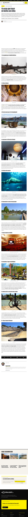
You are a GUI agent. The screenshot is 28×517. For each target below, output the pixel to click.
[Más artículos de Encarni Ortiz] (3, 364)
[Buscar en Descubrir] (23, 3)
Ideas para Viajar (9, 18)
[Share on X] (4, 357)
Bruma (20, 514)
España (6, 18)
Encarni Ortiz (8, 365)
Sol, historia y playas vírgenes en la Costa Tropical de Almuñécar (5, 466)
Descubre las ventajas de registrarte (20, 481)
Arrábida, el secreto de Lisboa (18, 0)
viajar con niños (16, 18)
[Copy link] (23, 357)
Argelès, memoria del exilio (11, 0)
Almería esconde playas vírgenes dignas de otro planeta (22, 466)
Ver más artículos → (8, 370)
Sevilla (13, 18)
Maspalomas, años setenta (25, 0)
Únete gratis (5, 507)
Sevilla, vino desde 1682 (22, 0)
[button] (14, 65)
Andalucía (6, 51)
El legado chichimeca (14, 0)
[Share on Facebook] (11, 357)
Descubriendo (3, 18)
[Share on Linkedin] (17, 357)
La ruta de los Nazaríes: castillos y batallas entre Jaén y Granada (14, 466)
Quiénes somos (12, 514)
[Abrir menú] (1, 3)
